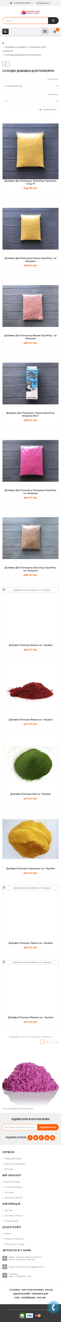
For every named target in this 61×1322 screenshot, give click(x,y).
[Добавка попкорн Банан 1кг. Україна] (30, 616)
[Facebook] (30, 1137)
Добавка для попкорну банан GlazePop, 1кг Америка (30, 260)
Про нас (8, 1210)
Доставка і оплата (13, 1215)
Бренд (7, 1233)
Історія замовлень (13, 1187)
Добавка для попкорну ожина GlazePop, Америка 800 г (30, 414)
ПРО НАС (41, 1297)
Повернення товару (14, 1244)
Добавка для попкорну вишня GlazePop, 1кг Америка (30, 337)
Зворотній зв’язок (13, 1197)
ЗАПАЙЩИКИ (28, 1297)
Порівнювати (49, 109)
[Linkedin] (47, 1137)
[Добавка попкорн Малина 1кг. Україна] (30, 988)
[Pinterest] (52, 1137)
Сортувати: (53, 79)
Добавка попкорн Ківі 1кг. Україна (30, 794)
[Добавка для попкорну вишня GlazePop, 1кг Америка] (30, 306)
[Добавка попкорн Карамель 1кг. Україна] (30, 839)
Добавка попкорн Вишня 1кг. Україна (31, 719)
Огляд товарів (11, 1220)
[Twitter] (35, 1137)
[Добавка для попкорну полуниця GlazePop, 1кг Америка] (30, 461)
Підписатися (48, 1127)
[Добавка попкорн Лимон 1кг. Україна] (30, 913)
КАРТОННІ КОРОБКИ (32, 1289)
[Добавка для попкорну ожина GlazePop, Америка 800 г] (30, 383)
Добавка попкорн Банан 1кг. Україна (30, 645)
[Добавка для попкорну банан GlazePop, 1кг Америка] (30, 229)
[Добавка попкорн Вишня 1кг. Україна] (30, 690)
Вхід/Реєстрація (12, 1181)
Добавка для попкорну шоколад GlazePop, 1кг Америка (31, 569)
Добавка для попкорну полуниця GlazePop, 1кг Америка (30, 492)
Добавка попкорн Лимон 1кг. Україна (30, 943)
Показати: (53, 94)
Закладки (9, 1192)
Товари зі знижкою (14, 1238)
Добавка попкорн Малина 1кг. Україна (30, 1017)
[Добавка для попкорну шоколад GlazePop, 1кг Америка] (30, 538)
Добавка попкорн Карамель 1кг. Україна (30, 868)
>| (56, 1042)
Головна (14, 1289)
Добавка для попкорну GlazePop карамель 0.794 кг (30, 182)
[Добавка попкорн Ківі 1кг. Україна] (30, 764)
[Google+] (41, 1137)
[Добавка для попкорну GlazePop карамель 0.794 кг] (30, 151)
